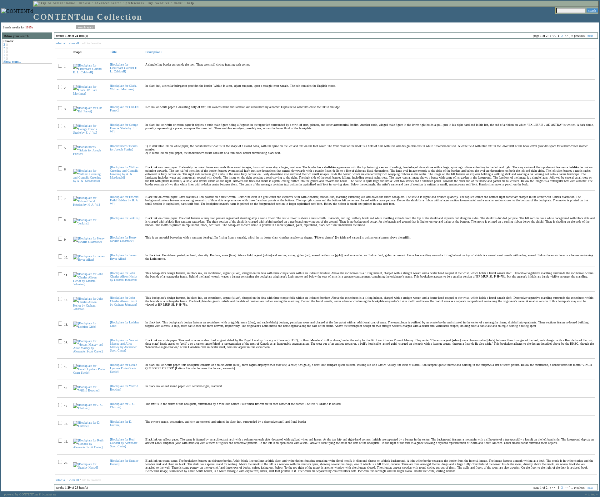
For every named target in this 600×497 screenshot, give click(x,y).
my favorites (159, 3)
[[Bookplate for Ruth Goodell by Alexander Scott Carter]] (89, 447)
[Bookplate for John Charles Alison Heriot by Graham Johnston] (123, 276)
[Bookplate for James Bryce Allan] (123, 256)
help (190, 3)
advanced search (108, 3)
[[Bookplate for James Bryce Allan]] (89, 259)
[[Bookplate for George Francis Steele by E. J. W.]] (89, 132)
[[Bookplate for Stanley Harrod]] (89, 467)
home (70, 3)
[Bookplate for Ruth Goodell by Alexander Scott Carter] (123, 443)
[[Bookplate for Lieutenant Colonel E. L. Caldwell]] (89, 72)
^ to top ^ (591, 494)
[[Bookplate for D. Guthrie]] (89, 426)
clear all (74, 43)
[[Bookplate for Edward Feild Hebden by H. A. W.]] (89, 204)
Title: (113, 52)
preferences (135, 3)
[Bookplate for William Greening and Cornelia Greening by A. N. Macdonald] (124, 172)
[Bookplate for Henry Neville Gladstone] (123, 239)
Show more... (12, 61)
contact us (49, 494)
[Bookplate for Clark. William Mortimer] (123, 87)
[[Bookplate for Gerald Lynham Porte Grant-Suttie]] (89, 372)
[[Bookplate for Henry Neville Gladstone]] (89, 242)
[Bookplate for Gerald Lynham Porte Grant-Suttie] (123, 368)
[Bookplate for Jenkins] (124, 218)
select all (61, 43)
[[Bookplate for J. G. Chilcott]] (89, 408)
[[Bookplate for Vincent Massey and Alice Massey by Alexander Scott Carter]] (89, 351)
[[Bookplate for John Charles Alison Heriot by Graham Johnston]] (89, 284)
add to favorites (91, 43)
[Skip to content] (49, 3)
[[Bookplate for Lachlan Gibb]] (89, 326)
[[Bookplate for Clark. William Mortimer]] (89, 93)
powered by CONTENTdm (22, 494)
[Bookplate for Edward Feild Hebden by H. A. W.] (124, 200)
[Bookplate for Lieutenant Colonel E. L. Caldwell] (124, 68)
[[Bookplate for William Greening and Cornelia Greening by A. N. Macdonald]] (89, 181)
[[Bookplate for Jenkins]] (89, 223)
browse (85, 3)
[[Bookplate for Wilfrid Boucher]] (89, 390)
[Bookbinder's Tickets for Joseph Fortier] (124, 147)
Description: (153, 52)
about (178, 3)
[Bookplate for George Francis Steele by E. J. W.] (124, 128)
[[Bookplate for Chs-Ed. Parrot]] (89, 111)
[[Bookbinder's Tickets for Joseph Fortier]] (89, 153)
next (590, 35)
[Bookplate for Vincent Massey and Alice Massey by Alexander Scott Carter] (124, 345)
